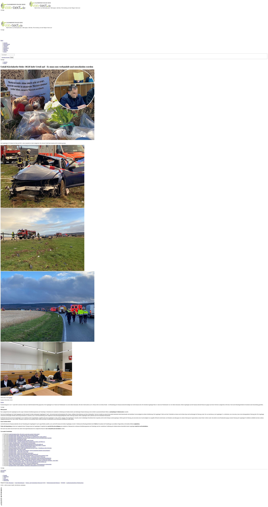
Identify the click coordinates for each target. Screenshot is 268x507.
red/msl (10, 397)
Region (5, 51)
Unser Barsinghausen (19, 482)
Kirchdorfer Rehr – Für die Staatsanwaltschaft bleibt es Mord (22, 446)
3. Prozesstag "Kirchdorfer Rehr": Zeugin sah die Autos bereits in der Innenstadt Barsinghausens (30, 458)
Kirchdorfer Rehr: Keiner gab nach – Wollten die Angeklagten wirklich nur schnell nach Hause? (30, 459)
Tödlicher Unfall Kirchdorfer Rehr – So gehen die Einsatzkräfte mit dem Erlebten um (27, 461)
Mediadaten (6, 476)
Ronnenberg (6, 48)
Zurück (2, 402)
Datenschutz (6, 480)
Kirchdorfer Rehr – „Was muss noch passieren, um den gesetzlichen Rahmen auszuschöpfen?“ (29, 450)
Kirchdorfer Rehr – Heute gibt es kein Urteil (18, 451)
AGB (4, 477)
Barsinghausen (6, 44)
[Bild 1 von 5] (47, 139)
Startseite (5, 43)
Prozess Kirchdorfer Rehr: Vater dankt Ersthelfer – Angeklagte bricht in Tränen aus (27, 456)
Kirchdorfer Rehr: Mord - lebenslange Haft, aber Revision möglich (23, 435)
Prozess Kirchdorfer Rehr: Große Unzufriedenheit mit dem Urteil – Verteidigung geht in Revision (30, 448)
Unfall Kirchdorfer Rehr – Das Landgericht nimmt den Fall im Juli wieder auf (26, 444)
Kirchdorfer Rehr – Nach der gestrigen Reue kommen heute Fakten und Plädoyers (27, 441)
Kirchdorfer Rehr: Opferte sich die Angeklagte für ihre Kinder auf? (23, 454)
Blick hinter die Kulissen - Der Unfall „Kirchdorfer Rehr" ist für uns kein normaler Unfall (28, 455)
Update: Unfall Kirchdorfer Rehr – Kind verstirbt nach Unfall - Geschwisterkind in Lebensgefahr (30, 464)
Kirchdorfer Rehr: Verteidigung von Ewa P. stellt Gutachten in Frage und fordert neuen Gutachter (30, 438)
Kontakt (5, 475)
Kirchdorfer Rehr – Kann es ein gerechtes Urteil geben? (21, 453)
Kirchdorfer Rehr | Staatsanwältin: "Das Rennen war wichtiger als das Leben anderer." (28, 436)
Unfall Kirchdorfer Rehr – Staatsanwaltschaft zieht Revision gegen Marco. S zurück (27, 445)
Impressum (5, 479)
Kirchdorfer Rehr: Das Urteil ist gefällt (17, 449)
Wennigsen (5, 45)
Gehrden (5, 46)
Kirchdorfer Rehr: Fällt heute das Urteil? (17, 439)
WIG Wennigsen (10, 482)
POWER (63, 482)
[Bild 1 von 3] (42, 207)
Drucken (2, 471)
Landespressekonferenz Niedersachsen (74, 482)
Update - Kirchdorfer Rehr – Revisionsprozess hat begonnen (22, 443)
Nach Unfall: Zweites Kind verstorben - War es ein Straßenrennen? (23, 463)
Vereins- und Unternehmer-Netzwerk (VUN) (35, 482)
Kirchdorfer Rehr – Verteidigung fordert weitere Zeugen (21, 440)
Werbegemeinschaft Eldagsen (53, 482)
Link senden (3, 470)
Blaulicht (5, 49)
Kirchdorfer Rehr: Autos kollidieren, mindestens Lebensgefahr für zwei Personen (26, 465)
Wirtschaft (5, 50)
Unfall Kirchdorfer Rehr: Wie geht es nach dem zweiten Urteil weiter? (24, 434)
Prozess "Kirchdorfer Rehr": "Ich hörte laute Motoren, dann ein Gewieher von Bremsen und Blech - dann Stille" (33, 460)
